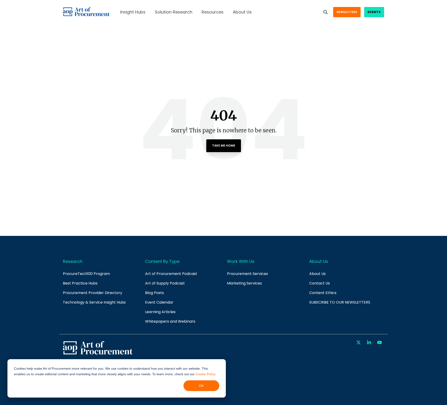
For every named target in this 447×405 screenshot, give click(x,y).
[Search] (325, 12)
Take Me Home (223, 145)
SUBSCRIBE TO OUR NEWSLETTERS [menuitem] (339, 302)
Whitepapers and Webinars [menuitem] (170, 321)
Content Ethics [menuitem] (322, 292)
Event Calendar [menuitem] (159, 302)
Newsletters (347, 12)
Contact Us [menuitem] (319, 283)
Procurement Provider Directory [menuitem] (92, 292)
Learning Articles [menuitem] (160, 312)
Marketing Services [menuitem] (244, 283)
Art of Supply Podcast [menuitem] (165, 283)
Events (374, 12)
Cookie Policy (205, 374)
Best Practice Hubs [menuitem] (80, 283)
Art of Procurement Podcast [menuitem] (171, 273)
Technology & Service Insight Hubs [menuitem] (94, 302)
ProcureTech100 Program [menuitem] (86, 273)
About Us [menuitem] (317, 273)
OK (201, 386)
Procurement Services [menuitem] (247, 273)
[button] (359, 342)
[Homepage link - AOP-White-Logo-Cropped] (98, 354)
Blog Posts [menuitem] (154, 292)
